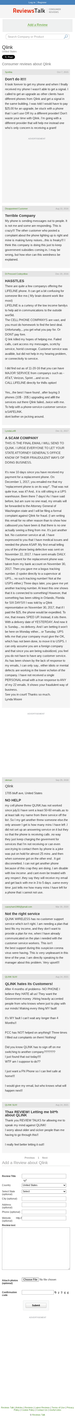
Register (42, 2)
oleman (8, 780)
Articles (19, 1407)
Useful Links (55, 1410)
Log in (32, 2)
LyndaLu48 (10, 431)
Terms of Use (58, 1407)
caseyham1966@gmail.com (18, 907)
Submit (36, 1305)
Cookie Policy (28, 1410)
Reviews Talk (7, 1407)
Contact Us (41, 1410)
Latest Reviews (42, 1407)
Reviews (29, 1407)
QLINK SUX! (11, 977)
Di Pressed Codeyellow (16, 274)
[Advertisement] (37, 180)
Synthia (8, 72)
